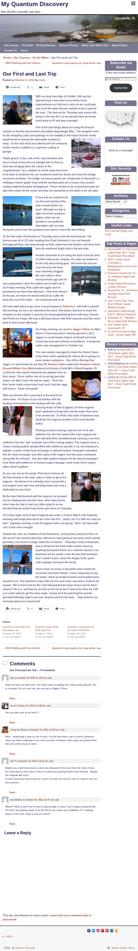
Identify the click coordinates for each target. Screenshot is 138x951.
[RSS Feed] (116, 930)
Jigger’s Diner (81, 329)
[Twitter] (93, 930)
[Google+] (102, 930)
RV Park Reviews (46, 45)
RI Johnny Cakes (55, 364)
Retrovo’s (69, 306)
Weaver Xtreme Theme (123, 948)
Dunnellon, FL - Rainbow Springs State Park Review (122, 294)
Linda (42, 80)
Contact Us (10, 50)
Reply (13, 698)
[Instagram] (98, 930)
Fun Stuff (27, 45)
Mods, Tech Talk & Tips (95, 45)
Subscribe (121, 88)
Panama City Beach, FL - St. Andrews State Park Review (122, 276)
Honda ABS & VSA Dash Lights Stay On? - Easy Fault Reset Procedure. (122, 253)
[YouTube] (107, 930)
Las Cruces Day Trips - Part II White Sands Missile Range (121, 304)
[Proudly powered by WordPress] (108, 948)
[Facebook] (89, 930)
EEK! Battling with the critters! (22, 63)
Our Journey (11, 45)
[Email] (111, 930)
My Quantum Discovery (34, 4)
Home (7, 57)
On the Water (40, 57)
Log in (9, 936)
